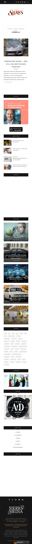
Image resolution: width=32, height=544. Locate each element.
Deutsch (20, 542)
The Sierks (13, 359)
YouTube (6, 364)
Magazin (16, 58)
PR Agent (22, 521)
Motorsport (23, 351)
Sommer (6, 359)
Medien (6, 351)
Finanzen (6, 343)
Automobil (7, 338)
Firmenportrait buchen (21, 524)
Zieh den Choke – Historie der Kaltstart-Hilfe (16, 299)
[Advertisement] (16, 197)
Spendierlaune (9, 525)
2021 (9, 333)
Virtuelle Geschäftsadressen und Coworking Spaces (16, 319)
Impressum (16, 527)
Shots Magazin (13, 521)
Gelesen (17, 343)
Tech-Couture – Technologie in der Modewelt (16, 236)
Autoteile (14, 338)
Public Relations (16, 354)
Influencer (7, 346)
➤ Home (18, 432)
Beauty (20, 338)
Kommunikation (23, 346)
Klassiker (14, 346)
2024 (21, 333)
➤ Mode (18, 438)
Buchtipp (6, 341)
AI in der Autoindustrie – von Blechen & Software (16, 278)
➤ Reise (18, 441)
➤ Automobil (17, 435)
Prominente (7, 354)
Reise (12, 356)
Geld (12, 343)
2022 (13, 333)
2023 (17, 333)
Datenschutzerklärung (20, 525)
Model (16, 351)
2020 (5, 333)
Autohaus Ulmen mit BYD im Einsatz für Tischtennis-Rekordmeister (16, 257)
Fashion (24, 341)
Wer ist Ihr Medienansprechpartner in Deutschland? (20, 158)
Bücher (13, 341)
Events (18, 341)
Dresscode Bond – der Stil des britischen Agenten (16, 64)
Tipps (19, 359)
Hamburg (23, 343)
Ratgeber (6, 356)
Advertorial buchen (9, 524)
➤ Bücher (17, 444)
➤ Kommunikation (18, 447)
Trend (23, 359)
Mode (11, 351)
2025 (25, 333)
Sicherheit (18, 356)
